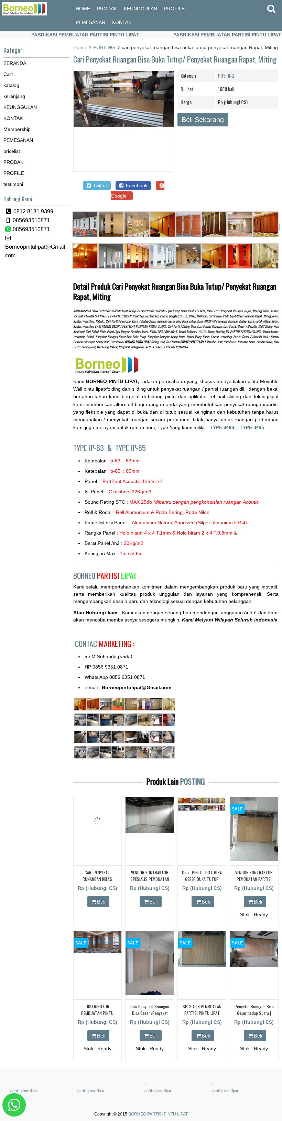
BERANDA (14, 63)
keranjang (14, 96)
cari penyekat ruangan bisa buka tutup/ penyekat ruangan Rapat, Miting (174, 59)
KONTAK (121, 22)
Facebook (136, 185)
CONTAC (104, 643)
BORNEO (105, 575)
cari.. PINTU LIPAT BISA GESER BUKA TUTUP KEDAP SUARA (202, 879)
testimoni (13, 184)
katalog (11, 85)
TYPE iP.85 (252, 427)
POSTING (104, 47)
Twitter (99, 185)
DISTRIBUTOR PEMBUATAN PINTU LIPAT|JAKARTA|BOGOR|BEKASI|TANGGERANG (112, 1013)
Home (79, 47)
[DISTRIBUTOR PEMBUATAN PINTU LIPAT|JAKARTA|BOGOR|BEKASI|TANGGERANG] (98, 951)
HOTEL (183, 316)
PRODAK (107, 8)
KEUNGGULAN (140, 8)
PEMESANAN (90, 22)
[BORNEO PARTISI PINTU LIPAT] (24, 13)
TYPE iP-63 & (94, 447)
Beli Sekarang (203, 119)
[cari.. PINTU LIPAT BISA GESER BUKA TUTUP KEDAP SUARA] (202, 809)
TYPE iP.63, (225, 427)
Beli (101, 902)
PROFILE (174, 8)
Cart (8, 74)
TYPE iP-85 (130, 447)
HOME (83, 8)
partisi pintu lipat (23, 1091)
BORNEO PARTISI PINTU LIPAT (158, 1114)
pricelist (11, 151)
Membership (17, 129)
